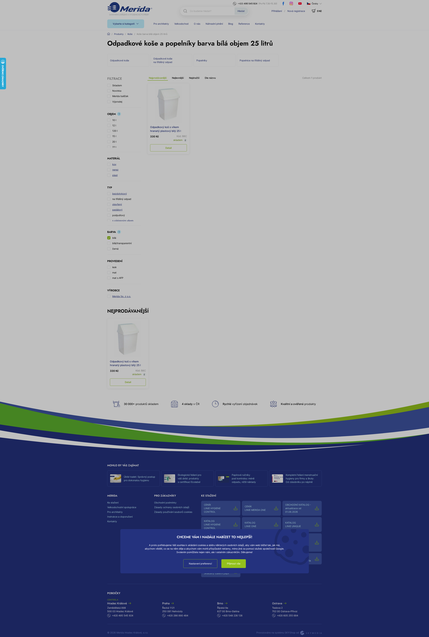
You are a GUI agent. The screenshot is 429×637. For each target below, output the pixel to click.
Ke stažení (112, 502)
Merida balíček (120, 96)
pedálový (117, 209)
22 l (114, 147)
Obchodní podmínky (165, 502)
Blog (230, 23)
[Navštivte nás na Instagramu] (291, 3)
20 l (114, 141)
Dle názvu (210, 77)
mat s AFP (117, 277)
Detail (168, 147)
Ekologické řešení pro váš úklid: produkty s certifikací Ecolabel (189, 478)
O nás (197, 23)
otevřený (117, 204)
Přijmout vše (233, 563)
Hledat (241, 11)
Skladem (117, 85)
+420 (247, 3)
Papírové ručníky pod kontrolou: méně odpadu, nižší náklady (244, 478)
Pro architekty (161, 23)
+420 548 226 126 (232, 615)
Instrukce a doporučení (120, 516)
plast (115, 175)
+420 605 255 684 (287, 615)
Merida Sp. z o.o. (121, 296)
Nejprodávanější (158, 77)
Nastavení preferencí (200, 563)
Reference (244, 23)
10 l (114, 120)
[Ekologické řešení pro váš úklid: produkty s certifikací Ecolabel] (169, 478)
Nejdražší (194, 77)
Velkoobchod (181, 23)
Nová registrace (296, 11)
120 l (114, 130)
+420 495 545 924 (122, 615)
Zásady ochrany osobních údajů (171, 507)
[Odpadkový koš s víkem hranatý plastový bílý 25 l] (168, 104)
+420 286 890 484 (177, 615)
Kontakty (260, 23)
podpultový (118, 215)
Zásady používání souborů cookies (173, 512)
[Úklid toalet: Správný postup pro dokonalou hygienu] (115, 478)
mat (114, 272)
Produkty (119, 34)
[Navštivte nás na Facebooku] (283, 3)
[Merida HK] (129, 8)
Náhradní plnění (214, 23)
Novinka (116, 90)
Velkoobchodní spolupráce (121, 507)
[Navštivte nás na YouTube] (300, 3)
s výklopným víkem (122, 220)
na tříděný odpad (121, 199)
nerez (115, 169)
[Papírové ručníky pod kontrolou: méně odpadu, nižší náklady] (223, 478)
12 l (114, 125)
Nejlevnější (178, 77)
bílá (114, 237)
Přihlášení (276, 11)
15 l (114, 136)
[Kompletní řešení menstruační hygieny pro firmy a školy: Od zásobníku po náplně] (277, 478)
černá (115, 248)
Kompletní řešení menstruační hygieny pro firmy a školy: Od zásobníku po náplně (302, 478)
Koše (130, 34)
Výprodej (117, 101)
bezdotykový (119, 193)
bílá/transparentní (122, 243)
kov (114, 164)
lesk (114, 267)
